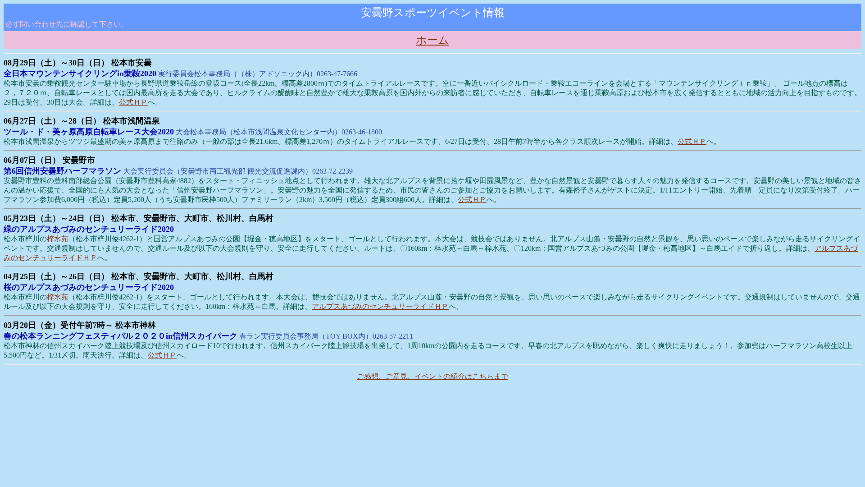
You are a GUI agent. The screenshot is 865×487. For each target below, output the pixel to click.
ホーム (432, 40)
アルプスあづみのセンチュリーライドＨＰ (380, 306)
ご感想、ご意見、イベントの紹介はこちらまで (432, 376)
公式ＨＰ (133, 102)
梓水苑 (57, 239)
